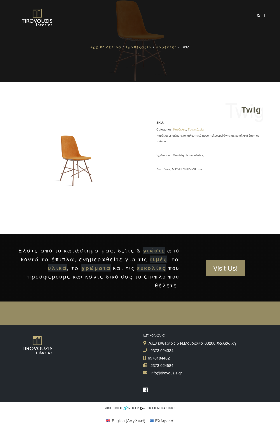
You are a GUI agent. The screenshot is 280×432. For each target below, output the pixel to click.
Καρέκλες (166, 46)
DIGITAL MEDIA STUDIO (160, 408)
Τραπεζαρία (138, 46)
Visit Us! (225, 268)
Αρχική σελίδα (105, 46)
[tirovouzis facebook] (146, 390)
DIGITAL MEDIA (124, 408)
